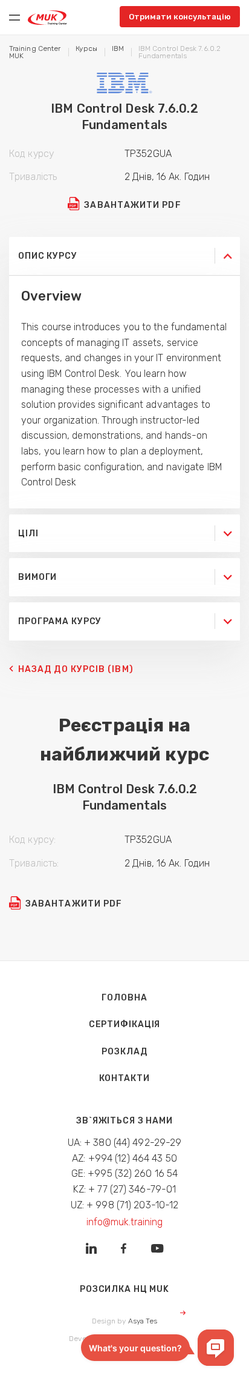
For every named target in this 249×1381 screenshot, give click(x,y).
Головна (124, 998)
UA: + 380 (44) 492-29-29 (125, 1142)
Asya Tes (143, 1321)
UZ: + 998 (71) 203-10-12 (125, 1205)
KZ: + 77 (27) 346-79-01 (124, 1189)
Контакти (124, 1078)
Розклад (124, 1052)
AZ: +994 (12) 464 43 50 (124, 1158)
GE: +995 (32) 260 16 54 (124, 1173)
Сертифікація (125, 1024)
